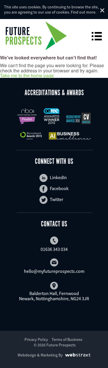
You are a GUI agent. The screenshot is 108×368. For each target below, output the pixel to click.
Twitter (56, 199)
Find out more (83, 12)
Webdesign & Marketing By (40, 355)
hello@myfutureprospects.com (54, 271)
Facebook (59, 188)
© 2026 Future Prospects (55, 345)
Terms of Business (67, 339)
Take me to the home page (27, 75)
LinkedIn (58, 177)
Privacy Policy (36, 339)
